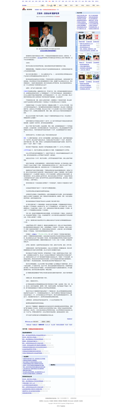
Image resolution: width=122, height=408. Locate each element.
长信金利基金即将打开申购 (29, 349)
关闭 (71, 324)
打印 (67, 324)
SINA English (70, 400)
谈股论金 (29, 324)
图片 (77, 5)
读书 (70, 1)
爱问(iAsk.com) (29, 321)
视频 (53, 1)
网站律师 (65, 400)
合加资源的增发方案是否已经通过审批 (32, 389)
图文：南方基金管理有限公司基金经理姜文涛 (34, 335)
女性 (66, 1)
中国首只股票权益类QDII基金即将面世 (32, 353)
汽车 (56, 1)
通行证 (96, 1)
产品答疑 (81, 400)
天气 (80, 1)
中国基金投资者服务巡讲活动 (49, 9)
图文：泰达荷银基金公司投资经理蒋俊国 (32, 339)
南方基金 (40, 57)
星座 (76, 1)
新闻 (26, 1)
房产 (60, 1)
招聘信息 (60, 400)
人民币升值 (26, 150)
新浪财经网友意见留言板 (50, 398)
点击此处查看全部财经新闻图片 (48, 50)
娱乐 (33, 1)
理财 (25, 138)
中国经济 (26, 91)
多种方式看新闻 (60, 324)
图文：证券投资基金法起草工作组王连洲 (32, 343)
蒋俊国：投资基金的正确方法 (29, 341)
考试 (73, 1)
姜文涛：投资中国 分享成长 (29, 337)
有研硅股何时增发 (27, 393)
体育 (30, 1)
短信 (83, 1)
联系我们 (56, 400)
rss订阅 (53, 324)
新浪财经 (37, 9)
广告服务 (51, 400)
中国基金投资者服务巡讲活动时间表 (31, 351)
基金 (41, 9)
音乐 (71, 5)
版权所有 (63, 406)
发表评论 (70, 318)
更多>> (98, 5)
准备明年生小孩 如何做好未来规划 (31, 391)
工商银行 (34, 234)
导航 (93, 1)
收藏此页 (35, 324)
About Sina (46, 400)
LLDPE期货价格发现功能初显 (30, 385)
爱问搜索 (24, 5)
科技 (43, 1)
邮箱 (89, 1)
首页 (23, 1)
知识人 (88, 5)
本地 (82, 5)
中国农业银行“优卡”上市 (28, 383)
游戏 (63, 1)
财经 (36, 1)
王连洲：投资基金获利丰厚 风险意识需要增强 (34, 345)
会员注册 (76, 400)
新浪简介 (41, 400)
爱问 (86, 1)
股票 (40, 1)
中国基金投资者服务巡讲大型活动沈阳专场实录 (34, 347)
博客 (46, 1)
